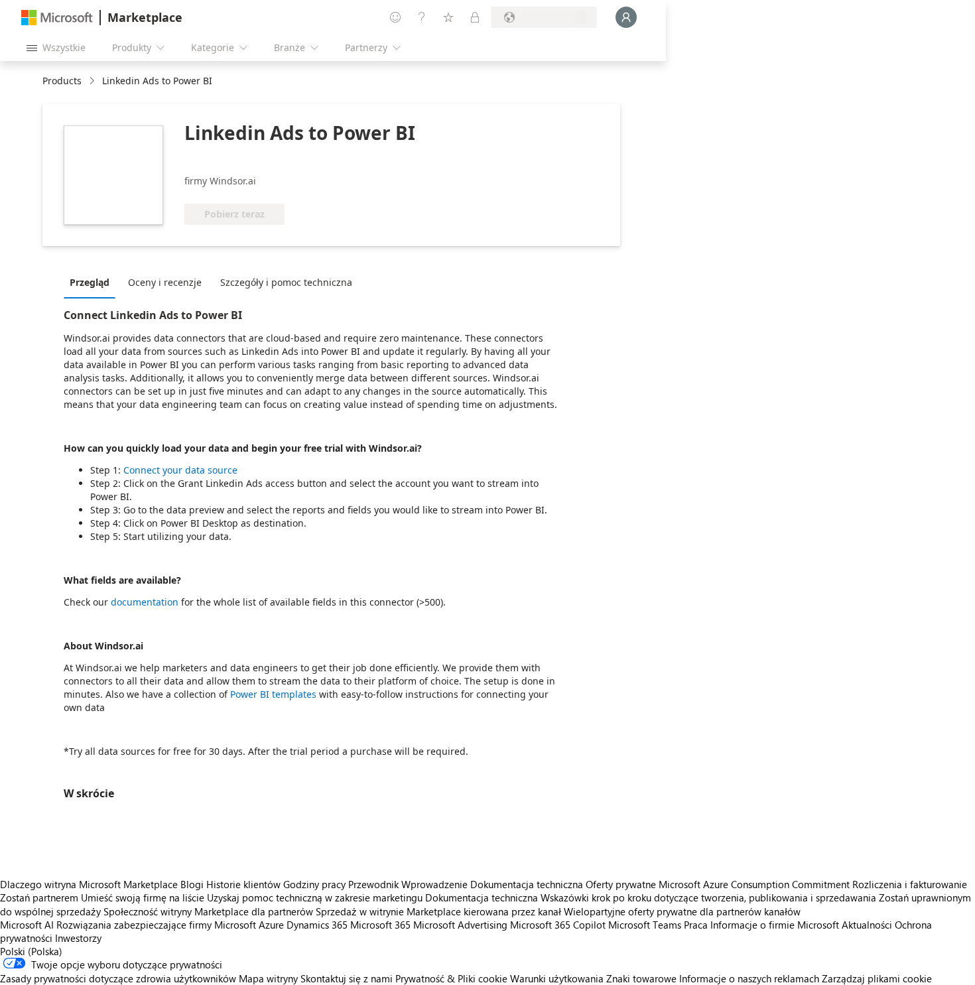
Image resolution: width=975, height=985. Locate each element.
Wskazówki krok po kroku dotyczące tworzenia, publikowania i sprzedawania (708, 897)
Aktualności (867, 924)
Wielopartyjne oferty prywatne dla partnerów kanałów (682, 911)
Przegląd (89, 282)
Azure (271, 924)
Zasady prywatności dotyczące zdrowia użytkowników (118, 978)
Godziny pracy (314, 884)
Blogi (192, 884)
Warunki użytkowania (557, 978)
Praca (696, 924)
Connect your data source (180, 470)
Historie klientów (243, 884)
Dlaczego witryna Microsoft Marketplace (89, 884)
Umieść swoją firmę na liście (142, 897)
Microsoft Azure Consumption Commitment (755, 884)
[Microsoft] (57, 17)
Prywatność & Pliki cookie (451, 978)
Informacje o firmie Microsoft (774, 924)
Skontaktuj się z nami (346, 978)
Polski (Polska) (31, 951)
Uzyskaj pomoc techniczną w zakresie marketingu (314, 897)
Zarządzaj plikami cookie (877, 978)
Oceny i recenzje (165, 282)
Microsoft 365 (380, 924)
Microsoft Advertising (460, 924)
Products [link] (62, 80)
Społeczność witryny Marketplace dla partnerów (208, 911)
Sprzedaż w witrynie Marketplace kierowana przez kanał (438, 911)
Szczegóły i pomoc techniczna (286, 282)
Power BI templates (273, 694)
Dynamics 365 (317, 924)
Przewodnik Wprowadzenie (408, 884)
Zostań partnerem (39, 897)
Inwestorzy (78, 938)
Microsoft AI (27, 924)
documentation (144, 602)
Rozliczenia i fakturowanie (909, 884)
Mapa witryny (268, 978)
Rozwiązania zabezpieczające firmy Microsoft (156, 924)
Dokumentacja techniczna (526, 884)
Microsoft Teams (644, 924)
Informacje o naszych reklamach (749, 978)
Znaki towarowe (641, 978)
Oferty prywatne (621, 884)
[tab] (93, 281)
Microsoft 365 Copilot (558, 924)
